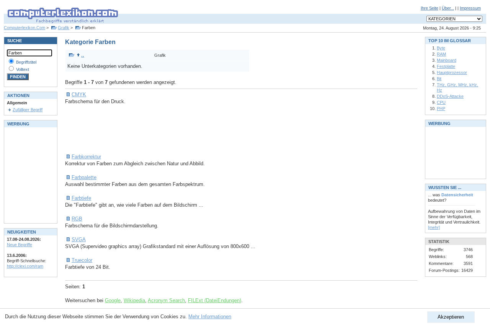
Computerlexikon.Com (24, 27)
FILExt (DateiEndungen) (214, 300)
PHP (441, 108)
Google (113, 300)
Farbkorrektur (86, 157)
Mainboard (446, 60)
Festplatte (446, 66)
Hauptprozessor (452, 72)
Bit (439, 78)
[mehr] (434, 227)
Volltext (22, 69)
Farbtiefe (81, 198)
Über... (448, 8)
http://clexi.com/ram (25, 266)
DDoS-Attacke (450, 96)
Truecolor (82, 260)
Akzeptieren (451, 317)
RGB (77, 219)
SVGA (79, 239)
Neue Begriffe (19, 244)
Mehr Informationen (209, 316)
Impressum (470, 8)
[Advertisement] (204, 129)
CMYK (79, 94)
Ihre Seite (429, 8)
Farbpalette (84, 177)
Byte (441, 48)
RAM (441, 54)
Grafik (63, 27)
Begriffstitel (26, 62)
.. (82, 55)
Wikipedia (134, 300)
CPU (441, 102)
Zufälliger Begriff (27, 109)
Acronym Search (166, 300)
